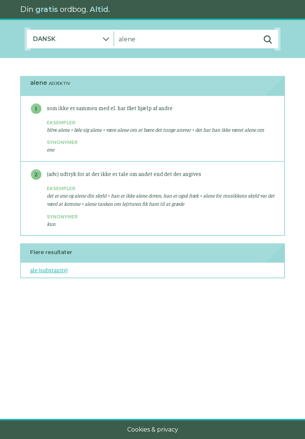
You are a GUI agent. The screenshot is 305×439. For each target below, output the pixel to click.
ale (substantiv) (49, 269)
